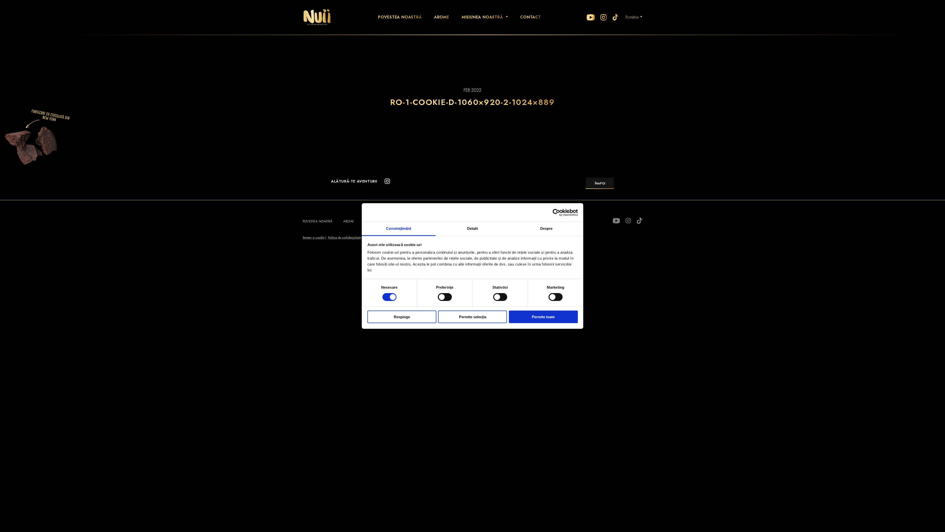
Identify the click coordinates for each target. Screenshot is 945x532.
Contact (530, 17)
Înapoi (600, 183)
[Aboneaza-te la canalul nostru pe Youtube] (591, 17)
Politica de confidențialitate (344, 237)
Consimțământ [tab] (398, 228)
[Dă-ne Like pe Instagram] (603, 17)
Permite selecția (472, 317)
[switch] (445, 297)
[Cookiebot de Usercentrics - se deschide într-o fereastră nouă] (556, 212)
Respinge (402, 317)
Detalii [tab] (472, 228)
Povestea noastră (400, 17)
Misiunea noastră (482, 17)
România (632, 17)
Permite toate (543, 317)
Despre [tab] (546, 228)
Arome (441, 17)
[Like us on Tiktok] (615, 17)
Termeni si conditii (314, 237)
